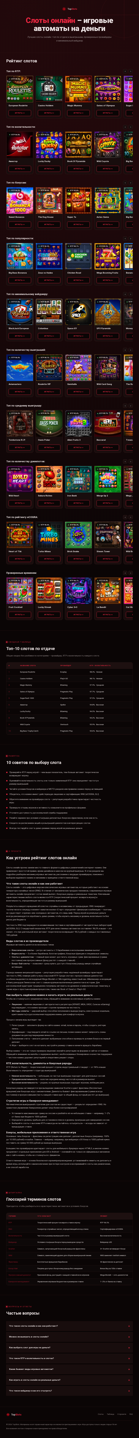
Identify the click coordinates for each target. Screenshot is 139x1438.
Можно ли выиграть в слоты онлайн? (29, 1337)
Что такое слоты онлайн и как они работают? (33, 1326)
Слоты (101, 1414)
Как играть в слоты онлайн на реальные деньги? (34, 1380)
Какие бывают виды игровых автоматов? (31, 1369)
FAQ (131, 1414)
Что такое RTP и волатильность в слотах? (31, 1358)
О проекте (121, 1414)
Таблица (110, 1414)
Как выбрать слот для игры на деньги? (29, 1347)
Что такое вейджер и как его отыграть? (30, 1391)
